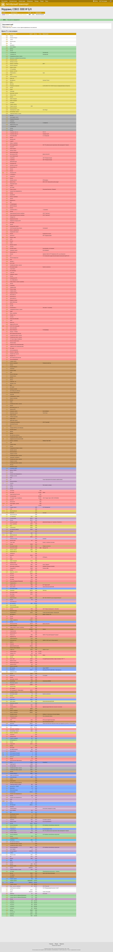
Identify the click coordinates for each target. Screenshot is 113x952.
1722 (3, 535)
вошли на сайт (9, 26)
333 (3, 810)
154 (3, 505)
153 (3, 320)
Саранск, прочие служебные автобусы (19, 14)
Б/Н (7, 41)
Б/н (7, 49)
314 (3, 367)
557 (3, 753)
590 (3, 326)
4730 (3, 609)
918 (3, 172)
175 (3, 483)
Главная (51, 943)
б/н (7, 36)
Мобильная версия (56, 945)
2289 (3, 503)
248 (3, 330)
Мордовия (7, 14)
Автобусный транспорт (17, 4)
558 (3, 755)
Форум (56, 943)
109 (3, 439)
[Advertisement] (56, 930)
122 (3, 428)
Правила (62, 943)
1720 (3, 511)
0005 (3, 801)
